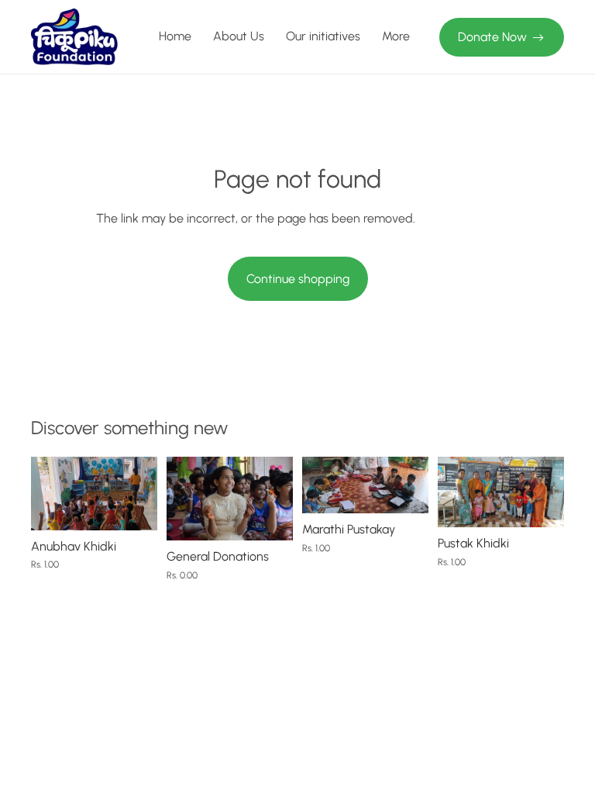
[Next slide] (140, 493)
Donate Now (492, 36)
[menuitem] (396, 37)
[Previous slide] (48, 493)
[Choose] (269, 517)
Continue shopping (297, 278)
